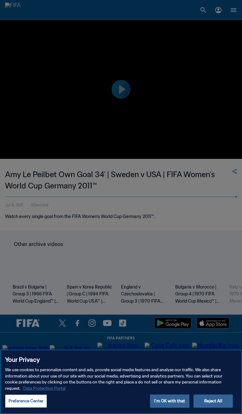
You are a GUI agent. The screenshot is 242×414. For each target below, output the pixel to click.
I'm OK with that (169, 401)
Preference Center (26, 401)
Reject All (213, 401)
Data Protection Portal (44, 388)
